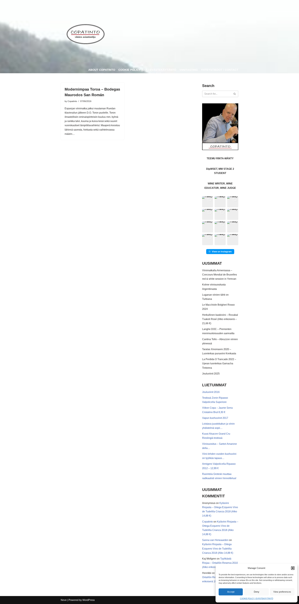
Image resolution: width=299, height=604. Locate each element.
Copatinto (72, 101)
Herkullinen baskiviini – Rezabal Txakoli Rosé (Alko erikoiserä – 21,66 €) (220, 319)
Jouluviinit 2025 (211, 373)
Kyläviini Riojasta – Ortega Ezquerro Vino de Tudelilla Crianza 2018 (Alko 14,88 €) (217, 548)
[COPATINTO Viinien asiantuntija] (85, 33)
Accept (230, 591)
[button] (292, 568)
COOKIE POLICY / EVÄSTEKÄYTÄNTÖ (256, 598)
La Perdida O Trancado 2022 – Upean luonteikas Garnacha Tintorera (219, 363)
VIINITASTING (188, 69)
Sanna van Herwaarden (215, 540)
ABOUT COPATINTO (101, 69)
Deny (256, 591)
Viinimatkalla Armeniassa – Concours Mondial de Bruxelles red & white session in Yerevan (219, 274)
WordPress (88, 600)
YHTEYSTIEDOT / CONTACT (219, 69)
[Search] (234, 94)
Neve (64, 600)
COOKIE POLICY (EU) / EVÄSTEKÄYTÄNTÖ (147, 69)
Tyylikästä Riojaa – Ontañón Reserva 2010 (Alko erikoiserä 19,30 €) (220, 562)
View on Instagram (222, 251)
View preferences (282, 591)
